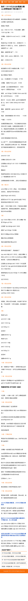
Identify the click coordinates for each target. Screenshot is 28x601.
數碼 (6, 12)
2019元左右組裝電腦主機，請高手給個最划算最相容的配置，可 (14, 563)
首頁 (5, 2)
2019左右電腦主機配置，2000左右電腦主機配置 (14, 556)
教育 (13, 2)
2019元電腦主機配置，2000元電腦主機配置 (13, 503)
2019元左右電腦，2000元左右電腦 (11, 553)
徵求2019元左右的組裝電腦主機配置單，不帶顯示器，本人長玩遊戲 (13, 519)
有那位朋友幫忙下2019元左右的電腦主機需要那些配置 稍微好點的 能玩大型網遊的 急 (13, 535)
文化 (24, 2)
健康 (16, 2)
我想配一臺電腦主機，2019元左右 (11, 566)
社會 (9, 2)
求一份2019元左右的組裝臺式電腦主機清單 (13, 559)
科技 (20, 2)
